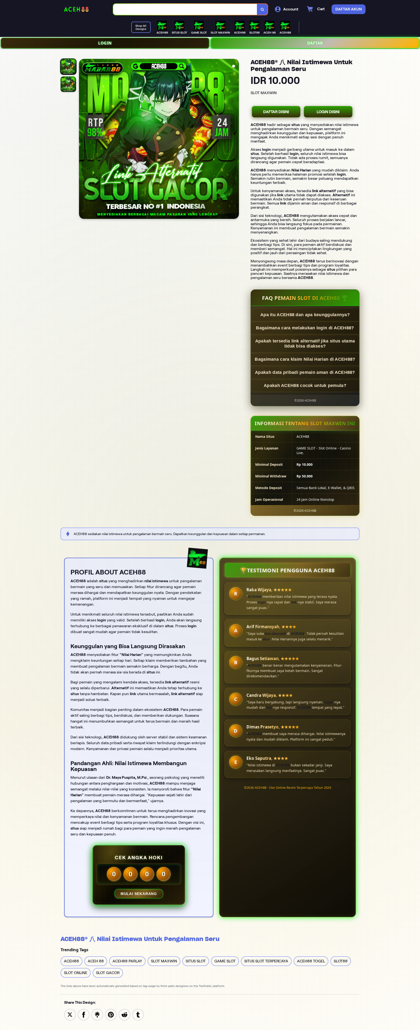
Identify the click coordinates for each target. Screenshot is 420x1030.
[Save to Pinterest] (111, 1014)
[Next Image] (235, 140)
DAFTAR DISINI (276, 112)
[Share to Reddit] (124, 1014)
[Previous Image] (83, 140)
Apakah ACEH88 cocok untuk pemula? (305, 385)
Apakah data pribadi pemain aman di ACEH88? (305, 372)
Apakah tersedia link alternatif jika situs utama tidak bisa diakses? (305, 344)
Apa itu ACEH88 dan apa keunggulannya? (305, 314)
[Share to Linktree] (97, 1014)
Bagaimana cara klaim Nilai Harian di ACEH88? (305, 359)
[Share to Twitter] (70, 1014)
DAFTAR (315, 43)
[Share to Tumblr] (138, 1014)
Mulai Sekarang (139, 894)
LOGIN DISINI (328, 112)
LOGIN (105, 43)
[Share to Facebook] (83, 1014)
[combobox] (185, 9)
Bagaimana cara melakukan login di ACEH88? (305, 327)
